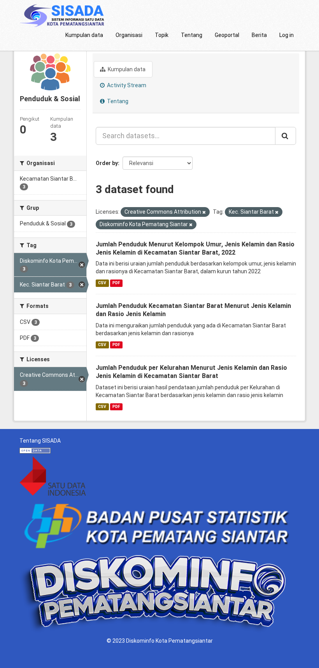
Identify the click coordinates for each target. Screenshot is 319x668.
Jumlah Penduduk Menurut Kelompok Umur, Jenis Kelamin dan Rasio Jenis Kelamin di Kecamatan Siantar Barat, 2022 (195, 248)
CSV (102, 282)
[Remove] (204, 212)
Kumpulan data (84, 35)
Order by (107, 163)
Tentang (191, 35)
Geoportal (227, 35)
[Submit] (285, 136)
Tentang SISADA (40, 441)
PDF (116, 282)
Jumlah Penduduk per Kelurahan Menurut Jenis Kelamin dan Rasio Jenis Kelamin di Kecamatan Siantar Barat (191, 372)
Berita (259, 35)
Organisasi (129, 35)
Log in (286, 35)
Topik (161, 35)
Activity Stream (126, 85)
